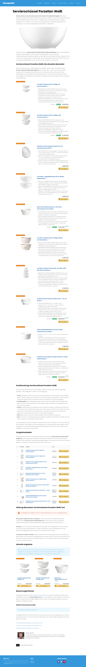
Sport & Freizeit (62, 3)
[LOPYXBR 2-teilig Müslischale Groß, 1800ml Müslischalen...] (26, 182)
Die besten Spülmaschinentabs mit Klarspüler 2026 (28, 625)
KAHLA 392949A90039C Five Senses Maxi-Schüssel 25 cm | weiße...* (50, 330)
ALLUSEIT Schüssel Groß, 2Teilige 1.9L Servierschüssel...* (48, 85)
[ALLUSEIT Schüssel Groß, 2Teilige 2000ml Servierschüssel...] (26, 243)
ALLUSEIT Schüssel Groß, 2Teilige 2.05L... (43, 578)
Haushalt (39, 3)
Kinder (78, 3)
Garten (54, 3)
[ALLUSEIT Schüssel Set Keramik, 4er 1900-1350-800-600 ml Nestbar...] (26, 272)
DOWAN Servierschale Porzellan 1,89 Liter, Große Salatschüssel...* (52, 358)
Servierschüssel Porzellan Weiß (26, 645)
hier (62, 522)
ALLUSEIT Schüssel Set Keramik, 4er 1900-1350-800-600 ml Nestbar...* (52, 269)
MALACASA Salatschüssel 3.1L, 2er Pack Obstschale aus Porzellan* (49, 208)
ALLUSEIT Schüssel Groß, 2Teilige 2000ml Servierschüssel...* (50, 239)
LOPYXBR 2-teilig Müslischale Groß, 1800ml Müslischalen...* (50, 177)
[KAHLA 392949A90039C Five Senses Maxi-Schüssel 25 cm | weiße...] (26, 334)
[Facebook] (58, 661)
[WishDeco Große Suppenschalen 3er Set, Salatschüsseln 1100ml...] (26, 152)
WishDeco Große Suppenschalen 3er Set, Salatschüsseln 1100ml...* (50, 147)
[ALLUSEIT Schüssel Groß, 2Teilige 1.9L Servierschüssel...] (26, 88)
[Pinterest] (64, 661)
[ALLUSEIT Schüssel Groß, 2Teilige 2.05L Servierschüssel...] (26, 119)
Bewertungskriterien (41, 595)
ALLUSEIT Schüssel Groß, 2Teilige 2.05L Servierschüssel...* (49, 116)
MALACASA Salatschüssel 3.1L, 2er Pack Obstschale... (60, 578)
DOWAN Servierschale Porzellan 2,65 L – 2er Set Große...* (52, 299)
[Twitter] (61, 661)
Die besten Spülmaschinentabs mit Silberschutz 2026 (29, 623)
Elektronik (46, 3)
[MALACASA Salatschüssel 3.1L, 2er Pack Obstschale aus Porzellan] (26, 211)
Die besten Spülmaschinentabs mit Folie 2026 (27, 628)
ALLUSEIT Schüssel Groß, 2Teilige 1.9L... (24, 578)
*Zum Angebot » (64, 107)
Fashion (71, 3)
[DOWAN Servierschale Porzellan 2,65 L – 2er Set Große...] (26, 301)
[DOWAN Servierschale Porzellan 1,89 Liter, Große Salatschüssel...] (26, 359)
